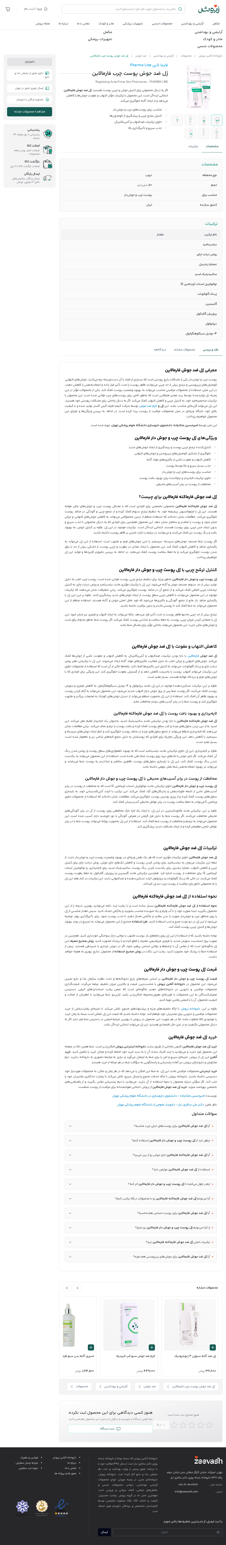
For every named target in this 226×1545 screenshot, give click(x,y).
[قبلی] (77, 1288)
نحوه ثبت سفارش (28, 1468)
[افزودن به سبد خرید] (213, 1347)
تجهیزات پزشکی (133, 24)
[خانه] (209, 9)
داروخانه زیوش (190, 1008)
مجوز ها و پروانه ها (65, 1474)
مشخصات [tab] (212, 146)
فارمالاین (193, 656)
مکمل (216, 24)
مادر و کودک (212, 39)
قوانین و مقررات (29, 1458)
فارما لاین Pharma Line (149, 65)
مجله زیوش (43, 24)
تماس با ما (83, 24)
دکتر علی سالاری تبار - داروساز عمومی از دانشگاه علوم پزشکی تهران (160, 1104)
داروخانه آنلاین (149, 1459)
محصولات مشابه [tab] (184, 349)
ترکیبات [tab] (193, 146)
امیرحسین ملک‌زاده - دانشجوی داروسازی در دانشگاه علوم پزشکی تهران (158, 1096)
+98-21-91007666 (188, 1485)
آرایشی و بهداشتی (192, 24)
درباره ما (63, 24)
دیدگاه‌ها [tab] (160, 349)
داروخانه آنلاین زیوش (64, 1458)
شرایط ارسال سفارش (27, 1463)
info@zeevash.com (186, 1492)
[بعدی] (67, 1288)
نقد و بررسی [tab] (210, 349)
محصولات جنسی (162, 24)
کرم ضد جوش (148, 406)
